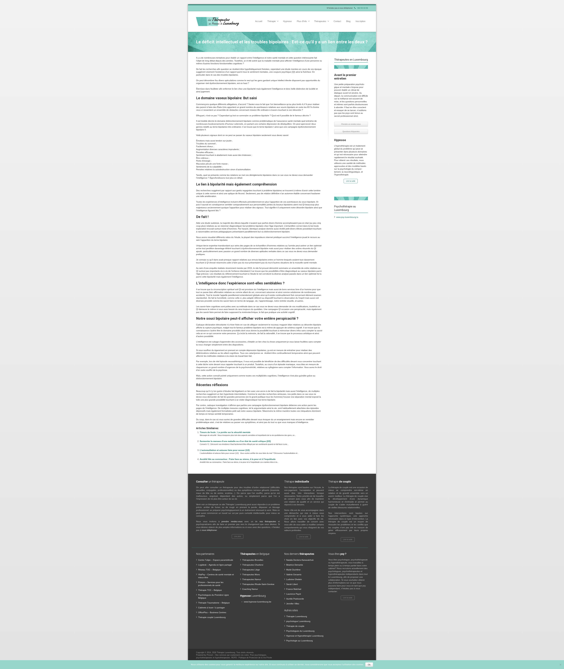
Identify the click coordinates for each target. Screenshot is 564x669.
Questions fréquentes (351, 132)
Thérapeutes (320, 21)
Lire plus (237, 536)
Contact (337, 21)
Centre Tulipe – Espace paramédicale (215, 560)
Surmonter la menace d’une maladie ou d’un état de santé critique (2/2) (235, 441)
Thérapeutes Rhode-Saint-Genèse (258, 584)
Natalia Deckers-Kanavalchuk (300, 560)
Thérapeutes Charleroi (252, 565)
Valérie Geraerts (293, 574)
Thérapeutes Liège (251, 569)
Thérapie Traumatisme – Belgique (214, 603)
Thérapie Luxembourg (296, 616)
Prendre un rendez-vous (351, 124)
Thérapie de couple (295, 626)
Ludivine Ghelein (294, 579)
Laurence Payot (293, 594)
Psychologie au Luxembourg (299, 640)
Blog (348, 21)
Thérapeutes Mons (251, 574)
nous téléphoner (209, 530)
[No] (560, 664)
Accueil (258, 21)
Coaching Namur (250, 589)
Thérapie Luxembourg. (226, 652)
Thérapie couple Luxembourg (212, 617)
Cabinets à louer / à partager (211, 607)
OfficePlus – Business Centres (212, 612)
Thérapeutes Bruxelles (252, 560)
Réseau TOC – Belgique (209, 569)
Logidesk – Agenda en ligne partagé (215, 565)
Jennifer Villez (292, 603)
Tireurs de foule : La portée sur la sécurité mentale (225, 432)
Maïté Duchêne (293, 569)
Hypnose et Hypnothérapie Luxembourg (304, 636)
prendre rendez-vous (231, 521)
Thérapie (271, 21)
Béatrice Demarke (294, 565)
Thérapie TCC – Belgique (210, 590)
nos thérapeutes (269, 521)
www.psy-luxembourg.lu (347, 217)
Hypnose (287, 21)
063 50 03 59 (362, 8)
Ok (369, 664)
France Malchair (293, 589)
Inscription (360, 21)
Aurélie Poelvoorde (295, 599)
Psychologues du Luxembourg (300, 631)
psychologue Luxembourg (298, 621)
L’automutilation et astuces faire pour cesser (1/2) (225, 450)
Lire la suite (350, 181)
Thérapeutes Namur (251, 579)
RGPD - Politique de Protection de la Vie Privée (251, 658)
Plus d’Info (302, 21)
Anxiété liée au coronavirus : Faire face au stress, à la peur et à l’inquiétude (238, 459)
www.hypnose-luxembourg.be (257, 602)
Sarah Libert (292, 584)
